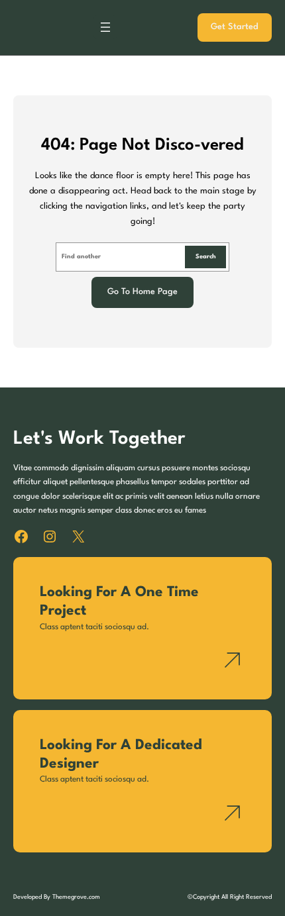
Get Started (234, 27)
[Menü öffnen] (105, 27)
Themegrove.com (76, 897)
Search (206, 257)
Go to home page (142, 291)
